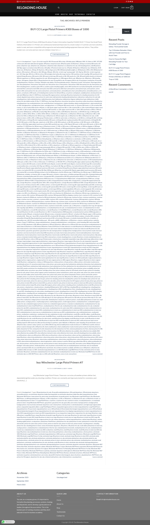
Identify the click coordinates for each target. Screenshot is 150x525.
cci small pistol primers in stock (73, 208)
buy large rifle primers (55, 101)
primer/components (70, 274)
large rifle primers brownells (44, 415)
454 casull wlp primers (76, 392)
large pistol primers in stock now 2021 (81, 247)
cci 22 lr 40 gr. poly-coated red (36, 122)
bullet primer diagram (69, 99)
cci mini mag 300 (71, 187)
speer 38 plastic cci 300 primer (67, 322)
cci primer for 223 (87, 195)
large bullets (72, 239)
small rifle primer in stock (38, 316)
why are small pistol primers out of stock (75, 345)
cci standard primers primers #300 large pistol (86, 212)
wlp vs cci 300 (43, 354)
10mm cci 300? (92, 61)
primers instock (21, 285)
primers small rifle (89, 285)
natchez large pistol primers (74, 419)
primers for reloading (52, 279)
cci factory (56, 174)
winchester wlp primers (85, 444)
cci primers (36, 199)
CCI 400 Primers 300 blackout (73, 149)
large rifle (78, 249)
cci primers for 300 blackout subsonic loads (44, 203)
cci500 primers (73, 220)
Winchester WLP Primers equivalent (75, 446)
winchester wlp (73, 442)
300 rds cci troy (39, 74)
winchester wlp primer (72, 444)
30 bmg (34, 70)
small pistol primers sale (72, 312)
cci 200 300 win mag (83, 112)
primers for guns (40, 279)
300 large (44, 72)
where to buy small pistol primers (49, 339)
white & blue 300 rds (81, 341)
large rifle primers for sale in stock (69, 253)
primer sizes (46, 274)
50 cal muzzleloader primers (62, 82)
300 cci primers (26, 72)
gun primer (29, 230)
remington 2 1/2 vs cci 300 (55, 293)
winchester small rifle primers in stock (58, 442)
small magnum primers (69, 301)
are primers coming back (73, 93)
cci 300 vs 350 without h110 (81, 143)
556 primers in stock (76, 82)
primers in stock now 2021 (81, 283)
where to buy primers (61, 337)
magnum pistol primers (94, 258)
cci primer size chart (26, 199)
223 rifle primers (95, 66)
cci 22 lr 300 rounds (22, 122)
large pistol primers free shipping (26, 247)
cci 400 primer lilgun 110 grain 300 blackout (43, 149)
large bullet (65, 239)
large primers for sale (47, 249)
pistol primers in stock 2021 (89, 421)
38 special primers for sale (45, 80)
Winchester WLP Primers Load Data (39, 451)
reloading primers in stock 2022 (87, 291)
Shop (71, 14)
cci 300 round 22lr (52, 141)
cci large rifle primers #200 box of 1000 (72, 182)
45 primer (31, 82)
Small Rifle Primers (51, 316)
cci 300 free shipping (86, 126)
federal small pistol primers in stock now (69, 228)
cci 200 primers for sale (87, 116)
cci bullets (27, 174)
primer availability (88, 268)
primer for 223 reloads (72, 270)
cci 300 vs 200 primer (32, 143)
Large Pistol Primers (59, 243)
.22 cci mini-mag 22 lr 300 (44, 61)
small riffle (77, 314)
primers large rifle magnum (44, 285)
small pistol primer (79, 304)
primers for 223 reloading (36, 276)
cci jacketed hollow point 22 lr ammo (33, 176)
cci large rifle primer (25, 182)
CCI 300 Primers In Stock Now (63, 137)
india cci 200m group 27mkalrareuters (41, 239)
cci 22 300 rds (81, 118)
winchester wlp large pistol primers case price (53, 444)
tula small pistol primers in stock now (37, 432)
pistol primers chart (47, 266)
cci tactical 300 (89, 216)
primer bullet (20, 270)
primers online (57, 285)
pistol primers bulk (36, 266)
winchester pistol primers (38, 438)
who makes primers (28, 345)
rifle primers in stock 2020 (91, 295)
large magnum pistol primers (40, 241)
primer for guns (83, 270)
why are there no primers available (63, 348)
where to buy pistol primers (35, 337)
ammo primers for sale (31, 91)
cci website (93, 218)
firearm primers (21, 230)
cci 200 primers (63, 114)
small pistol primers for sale (84, 306)
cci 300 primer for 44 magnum (46, 132)
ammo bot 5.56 (97, 86)
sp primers (55, 322)
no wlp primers (36, 421)
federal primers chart (26, 228)
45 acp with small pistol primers (60, 392)
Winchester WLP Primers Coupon (55, 446)
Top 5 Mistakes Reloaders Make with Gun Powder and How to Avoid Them (120, 52)
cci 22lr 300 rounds (84, 122)
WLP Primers (35, 354)
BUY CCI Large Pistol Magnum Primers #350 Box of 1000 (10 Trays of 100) (120, 76)
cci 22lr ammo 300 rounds (86, 124)
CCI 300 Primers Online (26, 139)
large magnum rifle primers (56, 241)
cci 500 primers (67, 398)
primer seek (80, 272)
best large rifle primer (67, 95)
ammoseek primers (55, 91)
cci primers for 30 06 (74, 201)
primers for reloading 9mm (66, 279)
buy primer (65, 101)
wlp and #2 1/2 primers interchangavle (59, 455)
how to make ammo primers (68, 233)
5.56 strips (37, 82)
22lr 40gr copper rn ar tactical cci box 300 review (30, 68)
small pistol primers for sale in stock (39, 308)
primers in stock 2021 (26, 283)
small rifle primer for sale (24, 316)
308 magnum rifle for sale (68, 78)
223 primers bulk (52, 66)
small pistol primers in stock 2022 (32, 310)
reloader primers (39, 287)
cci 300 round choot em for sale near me (69, 141)
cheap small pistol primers (43, 222)
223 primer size (35, 66)
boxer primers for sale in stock (44, 97)
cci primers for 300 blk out (63, 203)
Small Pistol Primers (37, 306)
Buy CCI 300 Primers (43, 101)
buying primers (58, 103)
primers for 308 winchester (86, 276)
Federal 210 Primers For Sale (56, 226)
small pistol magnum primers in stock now (38, 304)
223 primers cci (61, 66)
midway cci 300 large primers (45, 262)
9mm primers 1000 (73, 84)
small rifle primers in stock (77, 318)
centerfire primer (88, 220)
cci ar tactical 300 (21, 172)
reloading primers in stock (51, 291)
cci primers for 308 (92, 203)
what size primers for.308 (54, 331)
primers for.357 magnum (73, 281)
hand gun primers (57, 230)
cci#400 (57, 220)
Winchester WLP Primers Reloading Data (37, 453)
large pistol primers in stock (43, 247)
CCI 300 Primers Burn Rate (31, 134)
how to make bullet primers (84, 233)
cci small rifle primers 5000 (93, 210)
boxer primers (31, 97)
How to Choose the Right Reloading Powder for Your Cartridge (118, 61)
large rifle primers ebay (37, 253)
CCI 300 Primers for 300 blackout (77, 134)
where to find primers (83, 339)
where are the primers (51, 335)
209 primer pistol (65, 63)
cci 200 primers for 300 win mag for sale (56, 116)
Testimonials (79, 14)
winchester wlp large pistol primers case (28, 444)
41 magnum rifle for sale (72, 80)
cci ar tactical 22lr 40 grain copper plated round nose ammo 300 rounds (81, 170)
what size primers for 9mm (39, 331)
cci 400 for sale (80, 147)
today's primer (37, 324)
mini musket (86, 262)
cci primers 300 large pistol (80, 199)
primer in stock (30, 272)
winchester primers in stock (92, 350)
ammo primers (91, 88)
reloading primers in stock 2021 (68, 291)
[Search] (58, 8)
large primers (36, 249)
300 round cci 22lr (37, 76)
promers (22, 287)
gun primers (36, 230)
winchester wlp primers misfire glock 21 (61, 451)
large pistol (88, 241)
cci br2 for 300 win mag (64, 172)
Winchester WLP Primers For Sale (81, 448)
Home (57, 14)
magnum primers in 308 (58, 260)
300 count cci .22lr (36, 72)
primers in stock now (67, 283)
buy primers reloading (93, 101)
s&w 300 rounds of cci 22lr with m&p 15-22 (41, 297)
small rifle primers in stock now (29, 320)
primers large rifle (31, 285)
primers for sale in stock (23, 281)
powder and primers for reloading (33, 268)
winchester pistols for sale (89, 438)
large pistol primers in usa (52, 413)
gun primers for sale (46, 230)
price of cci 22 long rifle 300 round (52, 268)
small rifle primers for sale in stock (41, 318)
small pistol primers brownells (65, 428)
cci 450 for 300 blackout (82, 155)
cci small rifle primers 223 (79, 210)
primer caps (34, 270)
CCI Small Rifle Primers (64, 210)
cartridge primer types (37, 105)
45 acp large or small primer (87, 80)
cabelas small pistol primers (82, 103)
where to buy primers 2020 (75, 337)
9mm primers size (97, 84)
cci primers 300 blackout (65, 199)
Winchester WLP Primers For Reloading (60, 448)
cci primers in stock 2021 (55, 205)
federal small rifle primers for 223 (90, 228)
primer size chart (95, 272)
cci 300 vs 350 (42, 143)
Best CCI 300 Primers (36, 95)
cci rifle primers (76, 205)
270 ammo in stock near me (58, 68)
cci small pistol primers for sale (55, 208)
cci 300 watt (64, 145)
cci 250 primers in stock (48, 126)
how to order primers (77, 235)
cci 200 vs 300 (30, 118)
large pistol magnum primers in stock (32, 243)
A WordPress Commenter (118, 89)
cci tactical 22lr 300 (44, 216)
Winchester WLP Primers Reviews (59, 453)
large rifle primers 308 (91, 251)
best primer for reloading (80, 95)
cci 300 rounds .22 (94, 141)
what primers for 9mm (63, 329)
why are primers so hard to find (54, 345)
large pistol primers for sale (94, 245)
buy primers (72, 101)
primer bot (97, 268)
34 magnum (25, 80)
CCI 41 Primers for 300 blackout (87, 153)
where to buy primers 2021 (90, 337)
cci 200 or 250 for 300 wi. (29, 114)
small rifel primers (68, 314)
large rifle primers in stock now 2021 (78, 256)
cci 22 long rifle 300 (90, 118)
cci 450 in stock (94, 155)
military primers (78, 262)
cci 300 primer (88, 130)
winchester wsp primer (23, 455)
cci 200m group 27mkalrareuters (44, 118)
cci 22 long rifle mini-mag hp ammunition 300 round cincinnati (72, 120)
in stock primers (51, 237)
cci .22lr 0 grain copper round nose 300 (56, 107)
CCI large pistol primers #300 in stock (64, 178)
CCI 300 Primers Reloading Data (42, 139)
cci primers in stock (42, 205)
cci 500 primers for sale (48, 159)
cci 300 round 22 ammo (40, 141)
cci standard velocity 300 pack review (43, 214)
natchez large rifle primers (89, 419)
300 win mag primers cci (23, 78)
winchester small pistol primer (82, 440)
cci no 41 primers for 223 (45, 193)
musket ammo (95, 262)
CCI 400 (73, 147)
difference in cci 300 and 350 (70, 224)
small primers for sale (44, 314)
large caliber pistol (81, 239)
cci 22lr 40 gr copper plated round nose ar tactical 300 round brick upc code (42, 124)
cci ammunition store (23, 166)
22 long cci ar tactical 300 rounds (89, 63)
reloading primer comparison (28, 289)
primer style (53, 274)
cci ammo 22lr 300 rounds (28, 164)
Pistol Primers (27, 266)
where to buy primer (49, 337)
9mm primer (34, 84)
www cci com (64, 354)
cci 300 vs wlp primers (54, 145)
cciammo (80, 220)
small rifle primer (95, 314)
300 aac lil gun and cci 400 (52, 70)
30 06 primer (76, 68)
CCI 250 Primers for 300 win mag (32, 126)
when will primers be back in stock (47, 333)
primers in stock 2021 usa (40, 283)
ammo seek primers (43, 91)
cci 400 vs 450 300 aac (53, 153)
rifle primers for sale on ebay (64, 295)
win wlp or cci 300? (32, 350)
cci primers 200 (53, 199)
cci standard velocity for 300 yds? (63, 214)
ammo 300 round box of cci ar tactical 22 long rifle (78, 86)
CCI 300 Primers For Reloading (31, 137)
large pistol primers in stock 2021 (61, 247)
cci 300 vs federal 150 (29, 145)
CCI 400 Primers (60, 149)
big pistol (24, 97)
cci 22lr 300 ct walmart (60, 122)
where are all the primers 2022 (36, 335)
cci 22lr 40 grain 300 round (70, 124)
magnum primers (31, 260)
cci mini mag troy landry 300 (41, 191)
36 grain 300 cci (33, 80)
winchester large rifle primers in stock (53, 436)
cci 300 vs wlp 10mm (41, 145)
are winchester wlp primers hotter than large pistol (43, 394)
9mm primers (64, 84)
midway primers (59, 262)
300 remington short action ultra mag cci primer (57, 74)
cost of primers (72, 222)
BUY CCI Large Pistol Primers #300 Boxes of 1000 (60, 29)
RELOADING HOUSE (32, 7)
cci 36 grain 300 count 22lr (63, 147)
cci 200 (58, 112)
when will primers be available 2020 (89, 331)
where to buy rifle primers (32, 339)
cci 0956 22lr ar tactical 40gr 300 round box (43, 112)
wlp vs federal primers (65, 457)
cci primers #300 (44, 199)
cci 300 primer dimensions (30, 132)
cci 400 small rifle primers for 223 (37, 153)
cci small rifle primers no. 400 (41, 212)
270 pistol (69, 68)
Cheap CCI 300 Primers (28, 222)
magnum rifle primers (71, 260)
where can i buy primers (65, 335)
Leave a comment (98, 354)
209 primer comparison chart (52, 63)
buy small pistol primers (34, 103)
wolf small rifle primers (54, 354)
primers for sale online (50, 281)
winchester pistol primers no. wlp (55, 438)
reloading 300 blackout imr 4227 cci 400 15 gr (56, 287)
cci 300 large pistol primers (31, 128)
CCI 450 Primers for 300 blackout (36, 157)
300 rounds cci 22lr (61, 76)
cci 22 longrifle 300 (95, 120)
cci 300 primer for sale (61, 132)
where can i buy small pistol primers (82, 335)
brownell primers (54, 396)
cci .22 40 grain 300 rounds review (64, 105)
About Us (64, 14)
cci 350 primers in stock (23, 147)
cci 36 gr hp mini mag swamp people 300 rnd (42, 147)
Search (111, 27)
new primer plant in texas (39, 264)
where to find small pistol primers (30, 341)
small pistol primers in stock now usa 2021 (53, 312)
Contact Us (90, 14)
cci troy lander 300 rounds (62, 218)
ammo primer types (81, 88)
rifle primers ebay (39, 295)
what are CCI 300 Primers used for (84, 324)
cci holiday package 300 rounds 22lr (78, 174)
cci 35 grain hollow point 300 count (91, 145)
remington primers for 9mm (70, 293)
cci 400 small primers (85, 151)
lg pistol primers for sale (52, 258)
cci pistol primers (94, 193)
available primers (86, 93)
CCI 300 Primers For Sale (47, 137)
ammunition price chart (68, 91)
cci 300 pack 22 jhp (63, 130)
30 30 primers (27, 70)
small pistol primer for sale (92, 304)
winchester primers (22, 440)
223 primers (43, 66)
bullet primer (59, 99)
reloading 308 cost (75, 287)
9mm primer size (43, 84)
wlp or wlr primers (76, 455)
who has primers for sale (36, 343)
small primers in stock (56, 314)
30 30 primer (93, 68)
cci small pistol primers (40, 208)
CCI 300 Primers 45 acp (84, 132)
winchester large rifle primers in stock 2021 (77, 436)
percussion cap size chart (62, 264)
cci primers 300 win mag (51, 201)
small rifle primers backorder (65, 316)
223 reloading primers (84, 66)
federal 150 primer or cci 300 (28, 226)
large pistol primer (48, 243)
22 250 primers (75, 63)
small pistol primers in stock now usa (30, 312)
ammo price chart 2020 (32, 88)
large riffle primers (69, 249)
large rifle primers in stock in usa (38, 256)
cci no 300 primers (32, 193)
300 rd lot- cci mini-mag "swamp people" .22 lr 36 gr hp (68, 72)
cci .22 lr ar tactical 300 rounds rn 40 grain (32, 107)
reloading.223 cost (32, 293)
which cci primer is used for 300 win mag (64, 341)
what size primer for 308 (95, 329)
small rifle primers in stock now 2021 (69, 320)
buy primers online (81, 101)
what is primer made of (81, 327)
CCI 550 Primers (50, 162)
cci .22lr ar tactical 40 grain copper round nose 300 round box (39, 109)
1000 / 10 (84, 61)
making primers (32, 262)
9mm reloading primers (23, 86)
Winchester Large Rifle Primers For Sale (72, 350)
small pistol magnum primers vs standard (62, 304)
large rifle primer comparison (65, 251)
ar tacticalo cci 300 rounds (29, 93)
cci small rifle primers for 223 (25, 212)
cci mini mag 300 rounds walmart (38, 189)
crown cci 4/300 (21, 224)
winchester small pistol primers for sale (42, 352)
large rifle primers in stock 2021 (25, 417)
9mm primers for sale (86, 84)
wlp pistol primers (86, 455)
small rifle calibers (85, 314)
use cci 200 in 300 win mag (49, 324)
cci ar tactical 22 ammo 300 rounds (81, 166)
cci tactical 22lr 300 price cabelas (75, 216)
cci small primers (25, 210)
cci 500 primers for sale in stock (64, 159)
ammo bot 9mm (21, 88)
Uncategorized (59, 26)
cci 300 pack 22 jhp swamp (76, 130)
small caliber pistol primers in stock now (88, 299)
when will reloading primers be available (85, 333)
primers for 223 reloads (50, 276)
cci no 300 (24, 193)
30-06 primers (41, 70)
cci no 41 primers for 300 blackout (61, 193)
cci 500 (60, 398)
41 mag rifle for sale (58, 80)
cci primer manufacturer (89, 197)
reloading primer (85, 287)
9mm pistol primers (25, 84)
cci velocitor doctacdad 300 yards (79, 218)
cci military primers (44, 185)
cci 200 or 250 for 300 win (43, 114)
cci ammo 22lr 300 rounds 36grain (65, 164)
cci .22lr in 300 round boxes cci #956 (85, 109)
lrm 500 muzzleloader (82, 258)
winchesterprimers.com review (39, 455)
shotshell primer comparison (57, 299)
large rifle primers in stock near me (57, 256)
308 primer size (80, 78)
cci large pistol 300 (48, 176)
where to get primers (46, 341)
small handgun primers (55, 301)
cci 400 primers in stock (72, 151)
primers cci (26, 276)
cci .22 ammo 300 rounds (82, 105)
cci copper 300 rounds (46, 174)
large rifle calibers (86, 249)
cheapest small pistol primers (59, 222)
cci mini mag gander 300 (87, 189)
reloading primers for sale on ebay (34, 291)
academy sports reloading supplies (54, 86)
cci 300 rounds (85, 141)
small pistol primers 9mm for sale (53, 306)
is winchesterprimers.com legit (80, 405)
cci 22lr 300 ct (49, 122)
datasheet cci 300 (31, 224)
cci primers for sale (61, 400)
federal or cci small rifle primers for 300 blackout (78, 226)
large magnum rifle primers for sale (74, 241)
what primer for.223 (38, 329)
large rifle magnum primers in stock (36, 251)
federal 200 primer (42, 226)
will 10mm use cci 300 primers (82, 348)
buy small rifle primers (47, 103)
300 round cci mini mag (48, 76)
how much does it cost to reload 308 (36, 233)
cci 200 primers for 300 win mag (36, 116)
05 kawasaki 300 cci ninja (58, 61)
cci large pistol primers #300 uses (85, 178)
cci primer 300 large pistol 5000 (38, 195)
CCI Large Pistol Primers (91, 176)
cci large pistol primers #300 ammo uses (42, 178)
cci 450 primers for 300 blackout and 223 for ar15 (60, 157)
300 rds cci (32, 74)
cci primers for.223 (31, 205)
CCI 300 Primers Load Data (80, 137)
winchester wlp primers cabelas (37, 446)
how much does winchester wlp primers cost (39, 405)
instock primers (57, 239)
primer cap (28, 270)
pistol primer (72, 264)
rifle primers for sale (50, 295)
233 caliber (47, 68)
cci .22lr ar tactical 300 (73, 107)
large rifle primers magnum (27, 258)
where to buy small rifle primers (68, 339)
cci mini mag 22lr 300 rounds (59, 185)
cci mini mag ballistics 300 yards (71, 189)
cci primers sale (67, 205)
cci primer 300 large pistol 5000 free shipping (60, 195)
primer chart (51, 270)
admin (70, 35)
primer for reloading (93, 270)
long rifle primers (64, 258)
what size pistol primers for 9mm (79, 329)
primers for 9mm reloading (28, 279)
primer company (60, 270)
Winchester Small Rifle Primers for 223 (89, 352)
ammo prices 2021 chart (60, 88)
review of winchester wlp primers (50, 425)
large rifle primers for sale (52, 253)
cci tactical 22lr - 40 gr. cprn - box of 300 (27, 216)
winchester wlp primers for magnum (38, 448)
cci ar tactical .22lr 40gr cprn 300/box (61, 166)
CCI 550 (34, 162)
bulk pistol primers (72, 97)
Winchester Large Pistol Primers (29, 434)
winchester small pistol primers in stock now (65, 352)
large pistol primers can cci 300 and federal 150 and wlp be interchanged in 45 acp (63, 245)
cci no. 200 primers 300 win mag (80, 193)
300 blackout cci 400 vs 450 (85, 70)
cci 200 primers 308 (89, 114)
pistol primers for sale (73, 266)
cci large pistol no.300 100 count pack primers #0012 (68, 176)
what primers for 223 (50, 329)
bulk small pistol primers (34, 99)
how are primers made (88, 230)
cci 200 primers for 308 (74, 116)
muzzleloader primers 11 (24, 264)
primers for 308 (62, 276)
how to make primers (31, 235)
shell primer (27, 299)
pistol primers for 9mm (59, 266)
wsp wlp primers (77, 457)
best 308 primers (24, 95)
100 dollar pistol (70, 61)
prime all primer (78, 268)
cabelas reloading (69, 103)
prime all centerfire (67, 268)
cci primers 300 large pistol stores (34, 201)
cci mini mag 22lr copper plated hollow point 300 (80, 185)
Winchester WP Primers (90, 453)
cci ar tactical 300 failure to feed (36, 172)
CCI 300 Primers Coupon (47, 134)
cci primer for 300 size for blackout (46, 197)
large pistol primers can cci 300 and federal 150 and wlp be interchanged (57, 409)
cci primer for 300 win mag (63, 197)
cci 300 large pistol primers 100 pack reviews (73, 128)
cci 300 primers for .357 (60, 134)
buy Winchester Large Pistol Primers (80, 396)
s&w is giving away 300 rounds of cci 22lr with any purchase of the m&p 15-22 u (76, 297)
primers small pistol (77, 285)
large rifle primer (51, 251)
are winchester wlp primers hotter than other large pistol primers (76, 394)
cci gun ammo (63, 174)
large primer (28, 249)
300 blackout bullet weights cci (68, 70)
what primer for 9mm (26, 329)
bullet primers (91, 99)
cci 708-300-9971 (61, 162)
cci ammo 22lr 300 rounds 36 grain (45, 164)
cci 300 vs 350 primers (67, 143)
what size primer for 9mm (24, 331)
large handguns (27, 241)
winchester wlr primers (76, 453)
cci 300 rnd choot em (27, 141)
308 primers (88, 78)
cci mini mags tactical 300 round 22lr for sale (62, 191)
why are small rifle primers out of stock (42, 348)
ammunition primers (92, 91)
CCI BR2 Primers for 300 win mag (81, 172)
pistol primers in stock (85, 266)
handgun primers (77, 230)
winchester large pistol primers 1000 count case (52, 434)
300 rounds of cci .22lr (73, 76)
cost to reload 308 (94, 222)
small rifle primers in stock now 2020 (48, 320)
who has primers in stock (51, 343)
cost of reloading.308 (82, 222)
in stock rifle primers (77, 237)
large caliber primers (93, 239)
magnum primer (21, 260)
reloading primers (42, 289)
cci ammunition (96, 164)
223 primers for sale (72, 66)
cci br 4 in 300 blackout (51, 172)
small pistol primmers (85, 312)
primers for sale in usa (37, 281)
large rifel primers (58, 249)
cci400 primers (64, 220)
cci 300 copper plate (74, 126)
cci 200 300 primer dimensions (68, 112)
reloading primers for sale (83, 289)
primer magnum (39, 272)
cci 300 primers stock (58, 139)
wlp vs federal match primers (50, 457)
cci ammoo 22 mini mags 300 (83, 164)
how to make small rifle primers (61, 235)
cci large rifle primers (55, 182)
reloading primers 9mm (68, 289)
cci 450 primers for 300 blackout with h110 (86, 157)
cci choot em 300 (35, 174)
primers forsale (84, 281)
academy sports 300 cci (37, 86)
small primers (33, 314)
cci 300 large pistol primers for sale (36, 130)
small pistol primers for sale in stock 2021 (61, 308)
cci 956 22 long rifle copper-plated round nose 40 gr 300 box (82, 162)
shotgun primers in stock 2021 (39, 299)
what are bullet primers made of (66, 324)
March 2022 (21, 485)
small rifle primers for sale (24, 318)
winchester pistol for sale (24, 438)
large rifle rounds (40, 258)
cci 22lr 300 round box (73, 122)
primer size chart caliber (23, 274)
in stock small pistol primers (91, 237)
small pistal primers (82, 301)
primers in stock (42, 423)
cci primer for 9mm (77, 197)
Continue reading (59, 54)
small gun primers (31, 301)
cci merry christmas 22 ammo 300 (29, 185)
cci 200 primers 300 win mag (76, 114)
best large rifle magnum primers (51, 95)
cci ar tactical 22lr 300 (27, 170)
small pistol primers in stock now (52, 310)
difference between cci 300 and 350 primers (49, 224)
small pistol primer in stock (24, 306)
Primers (78, 274)
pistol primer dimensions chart (85, 264)
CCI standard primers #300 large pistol (61, 212)
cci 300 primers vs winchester (72, 139)
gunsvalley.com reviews (71, 402)
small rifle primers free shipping (60, 318)
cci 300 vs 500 (94, 143)
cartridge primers (50, 105)
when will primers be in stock (65, 333)
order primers (50, 264)
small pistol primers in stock (81, 308)
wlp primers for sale (36, 457)
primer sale (73, 272)
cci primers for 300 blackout (88, 201)
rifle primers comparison (26, 295)
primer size (87, 272)
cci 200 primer (54, 114)
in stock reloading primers (64, 237)
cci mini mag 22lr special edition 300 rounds (53, 187)
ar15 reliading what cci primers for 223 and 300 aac (51, 93)
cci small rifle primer (52, 210)
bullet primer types (81, 99)
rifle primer (82, 293)
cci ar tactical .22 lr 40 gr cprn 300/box (39, 166)
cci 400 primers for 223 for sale (42, 151)
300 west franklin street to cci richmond (91, 76)
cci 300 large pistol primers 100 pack (50, 128)
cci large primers (76, 180)
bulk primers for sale (91, 97)
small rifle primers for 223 (94, 316)
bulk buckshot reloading (60, 97)
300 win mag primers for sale (39, 78)
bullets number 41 (31, 101)
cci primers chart (63, 201)
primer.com (60, 274)
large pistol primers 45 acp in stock (75, 243)
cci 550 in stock (41, 162)
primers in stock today (95, 283)
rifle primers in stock (78, 295)
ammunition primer (80, 91)
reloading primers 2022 (54, 289)
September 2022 (23, 481)
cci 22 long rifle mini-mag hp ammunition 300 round (40, 120)
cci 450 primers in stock (35, 159)
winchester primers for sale (36, 440)
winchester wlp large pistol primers (88, 442)
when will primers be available (70, 331)
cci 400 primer (26, 149)
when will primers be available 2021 (27, 333)
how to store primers (89, 235)
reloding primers (42, 293)
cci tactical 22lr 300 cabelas (57, 216)
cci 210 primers (72, 118)
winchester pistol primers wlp (73, 438)
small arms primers (70, 299)
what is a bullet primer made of (65, 327)
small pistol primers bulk (70, 306)
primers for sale (95, 279)
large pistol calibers (34, 407)
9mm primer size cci (54, 84)
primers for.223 (61, 281)
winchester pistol (94, 436)
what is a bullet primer (51, 327)
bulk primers (81, 97)
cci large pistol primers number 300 (61, 180)
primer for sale (21, 272)
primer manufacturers (63, 272)
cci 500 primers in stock (80, 159)
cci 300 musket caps (51, 130)
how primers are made (53, 233)
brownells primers (64, 396)
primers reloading (66, 285)
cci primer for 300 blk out (29, 197)
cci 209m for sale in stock (60, 118)
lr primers (72, 258)
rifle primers (89, 293)
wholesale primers (40, 345)
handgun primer (67, 230)
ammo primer (71, 88)
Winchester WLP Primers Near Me (82, 451)
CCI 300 (58, 126)
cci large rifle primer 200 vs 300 (40, 182)
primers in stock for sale (54, 283)
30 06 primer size (85, 68)
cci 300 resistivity (86, 139)
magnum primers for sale (44, 260)
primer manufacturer (50, 272)
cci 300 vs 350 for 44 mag (54, 143)
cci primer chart (77, 195)
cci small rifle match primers (38, 210)
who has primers (24, 343)
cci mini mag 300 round (93, 187)
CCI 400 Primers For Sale (58, 151)
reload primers (29, 287)
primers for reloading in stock (82, 279)
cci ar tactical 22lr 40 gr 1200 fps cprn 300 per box (47, 170)
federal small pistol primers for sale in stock (45, 228)
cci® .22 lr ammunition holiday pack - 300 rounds (40, 220)
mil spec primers (68, 262)
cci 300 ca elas (65, 126)
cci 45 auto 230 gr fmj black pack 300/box (47, 155)
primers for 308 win (72, 276)
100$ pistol (78, 61)
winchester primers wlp (67, 440)
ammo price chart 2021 (46, 88)
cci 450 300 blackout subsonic (67, 155)
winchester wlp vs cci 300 (24, 354)
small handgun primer (43, 301)
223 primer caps (25, 66)
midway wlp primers (60, 419)
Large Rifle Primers (78, 251)
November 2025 (22, 477)
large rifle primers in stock (86, 253)
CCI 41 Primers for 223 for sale (68, 153)
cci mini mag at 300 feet (54, 189)
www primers (73, 354)
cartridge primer (26, 105)
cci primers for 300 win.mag (79, 203)
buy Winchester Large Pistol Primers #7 (59, 362)
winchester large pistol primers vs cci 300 (49, 350)
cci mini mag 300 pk (81, 187)
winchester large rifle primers (74, 434)
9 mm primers (87, 82)
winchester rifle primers (23, 352)
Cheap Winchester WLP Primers (35, 402)
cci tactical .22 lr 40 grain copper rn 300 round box (87, 214)
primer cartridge (43, 270)
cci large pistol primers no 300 (42, 180)
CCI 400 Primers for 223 (26, 151)
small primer (25, 314)
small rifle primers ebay (80, 316)
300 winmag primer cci (54, 78)
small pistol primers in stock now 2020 (71, 310)
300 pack (49, 72)
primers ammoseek (86, 274)
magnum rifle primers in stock (86, 260)
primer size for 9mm (36, 274)
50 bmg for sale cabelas (47, 82)
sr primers (29, 324)
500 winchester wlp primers (90, 392)
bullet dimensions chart (48, 99)
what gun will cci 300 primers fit (35, 327)
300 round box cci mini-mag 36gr (80, 74)
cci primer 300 (25, 195)
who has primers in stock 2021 (66, 343)
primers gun (92, 281)
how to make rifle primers (45, 235)
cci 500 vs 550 (27, 162)
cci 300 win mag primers (74, 145)
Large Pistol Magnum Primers (48, 407)
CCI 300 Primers (72, 132)
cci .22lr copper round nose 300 (65, 109)
